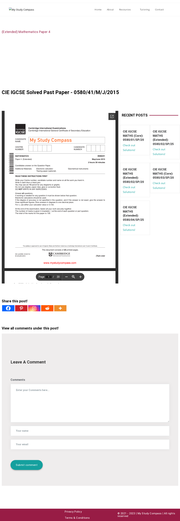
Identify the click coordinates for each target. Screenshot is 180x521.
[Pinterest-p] (21, 514)
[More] (60, 308)
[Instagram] (34, 308)
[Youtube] (5, 514)
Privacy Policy (73, 511)
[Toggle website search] (170, 9)
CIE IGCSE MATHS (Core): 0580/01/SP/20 (133, 135)
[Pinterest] (21, 308)
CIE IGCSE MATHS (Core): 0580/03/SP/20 (163, 173)
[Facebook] (8, 308)
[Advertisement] (90, 61)
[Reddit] (47, 308)
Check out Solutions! (129, 147)
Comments (18, 379)
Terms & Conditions (77, 517)
